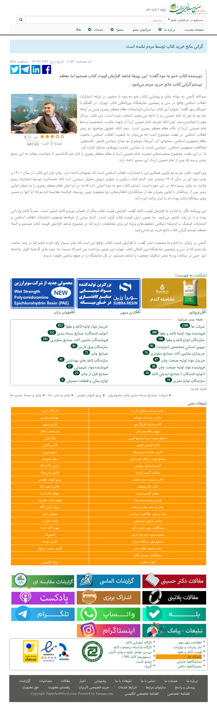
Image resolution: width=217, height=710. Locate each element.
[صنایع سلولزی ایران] (188, 8)
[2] (47, 136)
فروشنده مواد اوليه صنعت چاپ (178, 367)
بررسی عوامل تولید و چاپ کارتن (130, 651)
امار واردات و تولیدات (187, 647)
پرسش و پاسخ (185, 687)
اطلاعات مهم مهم (190, 642)
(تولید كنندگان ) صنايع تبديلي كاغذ (175, 373)
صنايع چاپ (96, 353)
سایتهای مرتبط (156, 687)
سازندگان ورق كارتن (90, 346)
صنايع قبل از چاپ (91, 373)
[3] (52, 136)
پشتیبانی (100, 680)
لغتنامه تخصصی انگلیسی (142, 693)
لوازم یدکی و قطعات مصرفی (85, 380)
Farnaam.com (104, 693)
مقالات (65, 680)
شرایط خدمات (127, 687)
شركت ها (193, 326)
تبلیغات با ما (123, 680)
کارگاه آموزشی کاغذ (139, 642)
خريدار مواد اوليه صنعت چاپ (180, 360)
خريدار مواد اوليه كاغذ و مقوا (83, 326)
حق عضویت (30, 687)
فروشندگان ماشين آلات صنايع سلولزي (75, 339)
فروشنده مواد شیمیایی (88, 367)
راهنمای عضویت (59, 687)
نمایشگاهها (189, 661)
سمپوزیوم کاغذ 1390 (137, 656)
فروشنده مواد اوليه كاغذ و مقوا (178, 333)
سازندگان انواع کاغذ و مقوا (181, 339)
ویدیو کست (144, 661)
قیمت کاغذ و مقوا (190, 651)
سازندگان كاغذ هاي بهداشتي (84, 360)
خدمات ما (171, 680)
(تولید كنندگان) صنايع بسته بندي (78, 333)
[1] (42, 136)
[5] (62, 136)
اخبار (82, 680)
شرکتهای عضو (142, 29)
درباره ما (192, 680)
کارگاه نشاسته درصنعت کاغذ (132, 647)
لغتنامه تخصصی (178, 693)
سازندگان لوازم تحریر (186, 380)
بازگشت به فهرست (191, 275)
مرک (147, 666)
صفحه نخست (194, 29)
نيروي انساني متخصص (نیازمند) (177, 346)
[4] (57, 136)
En (78, 29)
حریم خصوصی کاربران (94, 687)
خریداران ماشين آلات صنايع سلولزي (174, 353)
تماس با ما (148, 680)
